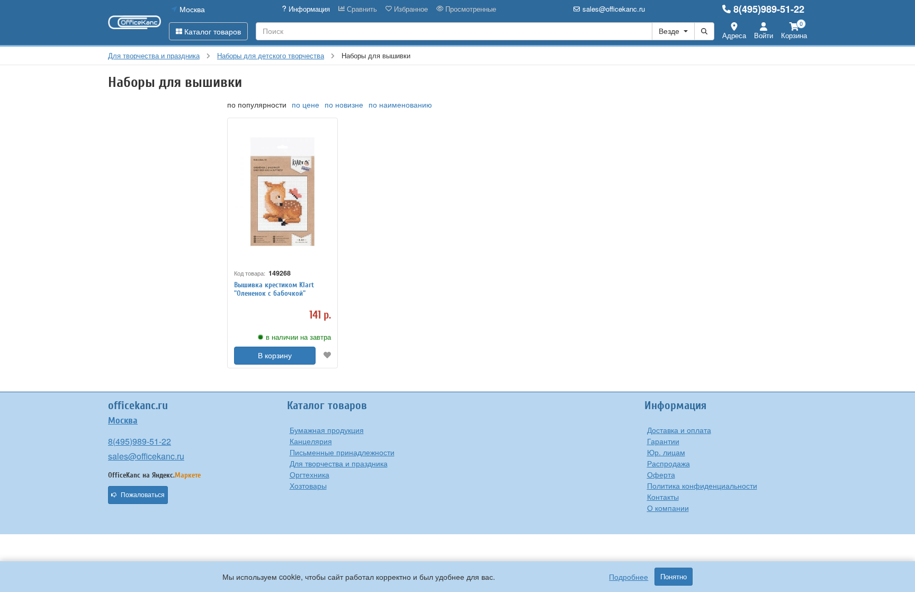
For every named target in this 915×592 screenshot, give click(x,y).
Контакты (663, 496)
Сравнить (361, 9)
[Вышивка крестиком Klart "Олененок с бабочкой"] (282, 191)
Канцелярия (311, 441)
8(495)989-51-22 (768, 9)
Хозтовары (308, 485)
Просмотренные (469, 9)
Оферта (661, 474)
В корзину (275, 355)
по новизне (344, 104)
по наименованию (400, 104)
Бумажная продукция (327, 430)
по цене (305, 104)
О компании (668, 507)
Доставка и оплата (679, 430)
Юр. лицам (666, 452)
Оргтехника (309, 474)
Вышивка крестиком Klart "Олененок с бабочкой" (274, 289)
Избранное (410, 9)
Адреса (734, 35)
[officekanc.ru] (134, 22)
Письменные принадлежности (342, 452)
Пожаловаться (143, 495)
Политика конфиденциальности (702, 485)
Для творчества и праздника (339, 463)
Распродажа (668, 463)
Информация (308, 9)
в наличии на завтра (298, 337)
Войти (763, 35)
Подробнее (628, 576)
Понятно (673, 576)
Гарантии (663, 441)
